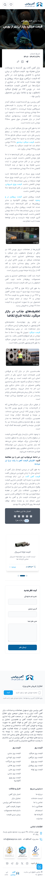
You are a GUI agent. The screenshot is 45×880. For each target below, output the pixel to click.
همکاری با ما (37, 806)
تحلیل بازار (16, 798)
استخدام (39, 810)
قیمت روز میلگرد (35, 753)
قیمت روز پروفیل (35, 765)
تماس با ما (37, 802)
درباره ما (39, 794)
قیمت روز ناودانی (13, 757)
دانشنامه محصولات (12, 810)
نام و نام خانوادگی (30, 596)
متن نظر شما (32, 621)
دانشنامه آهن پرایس (11, 802)
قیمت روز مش (14, 769)
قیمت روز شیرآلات (13, 761)
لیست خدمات (36, 798)
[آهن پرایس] (22, 678)
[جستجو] (5, 4)
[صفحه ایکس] (22, 863)
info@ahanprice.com (13, 839)
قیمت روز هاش (14, 765)
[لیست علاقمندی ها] (11, 4)
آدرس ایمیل (32, 609)
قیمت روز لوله (36, 769)
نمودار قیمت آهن (13, 806)
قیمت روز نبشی (14, 753)
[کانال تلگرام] (12, 863)
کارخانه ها (38, 814)
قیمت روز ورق (36, 761)
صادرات (39, 818)
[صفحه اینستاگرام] (27, 863)
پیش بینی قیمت (13, 814)
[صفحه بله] (7, 863)
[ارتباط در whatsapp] (17, 863)
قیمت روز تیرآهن (35, 757)
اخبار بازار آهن (26, 21)
